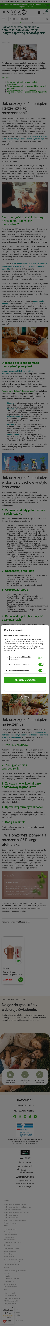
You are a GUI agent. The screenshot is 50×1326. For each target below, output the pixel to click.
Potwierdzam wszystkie (25, 680)
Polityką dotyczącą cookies (21, 642)
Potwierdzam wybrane (25, 687)
